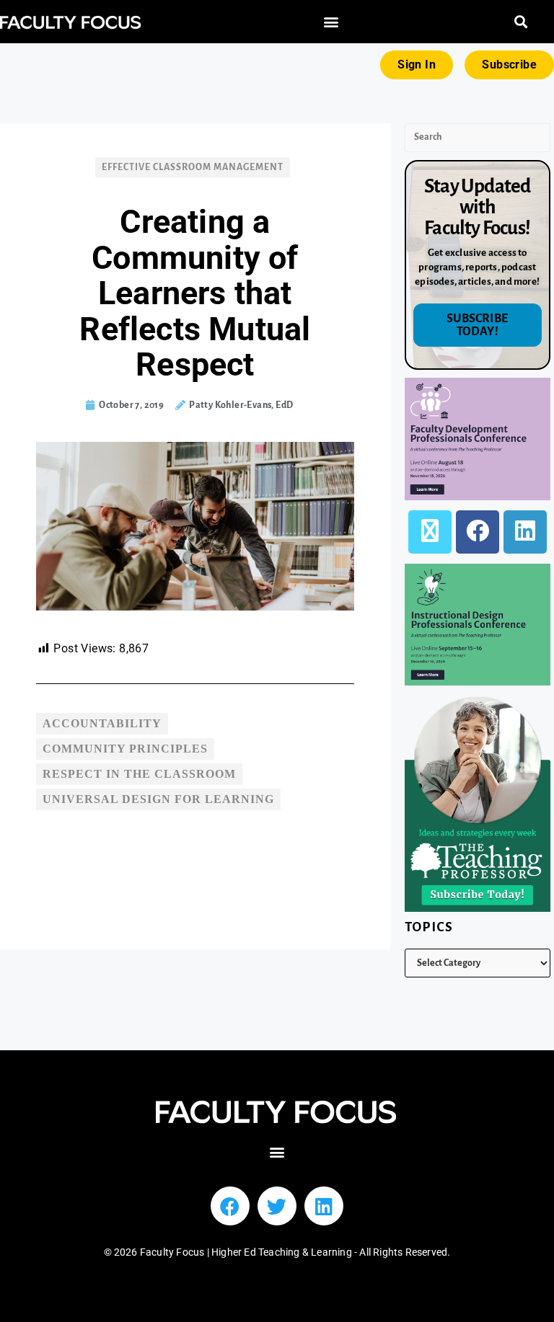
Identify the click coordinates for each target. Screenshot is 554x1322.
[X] (430, 532)
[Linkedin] (323, 1205)
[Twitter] (277, 1205)
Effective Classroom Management (192, 167)
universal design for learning (158, 799)
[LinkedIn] (525, 532)
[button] (331, 22)
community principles (125, 748)
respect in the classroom (139, 774)
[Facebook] (477, 532)
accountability (102, 723)
